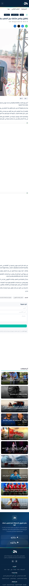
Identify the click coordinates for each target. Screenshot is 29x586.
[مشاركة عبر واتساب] (26, 26)
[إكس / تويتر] (12, 561)
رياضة (18, 569)
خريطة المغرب (13, 578)
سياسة (14, 569)
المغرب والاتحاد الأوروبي (18, 297)
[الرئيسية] (27, 15)
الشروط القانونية (18, 585)
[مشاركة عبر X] (18, 26)
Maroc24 (24, 21)
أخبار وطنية (24, 9)
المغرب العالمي (15, 9)
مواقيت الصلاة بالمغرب (22, 578)
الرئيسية (24, 585)
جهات (8, 9)
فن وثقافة (7, 15)
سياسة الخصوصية (10, 585)
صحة (5, 569)
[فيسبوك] (16, 561)
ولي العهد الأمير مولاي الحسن (9, 576)
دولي (11, 569)
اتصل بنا (4, 585)
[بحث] (2, 3)
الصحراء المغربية (5, 578)
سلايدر (22, 15)
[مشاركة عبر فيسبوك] (22, 26)
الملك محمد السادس (21, 576)
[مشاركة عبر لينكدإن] (15, 26)
